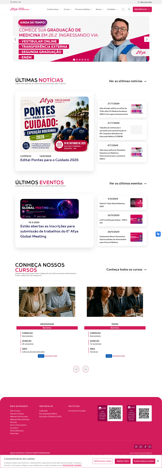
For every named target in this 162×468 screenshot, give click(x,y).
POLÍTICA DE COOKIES (72, 465)
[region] (81, 461)
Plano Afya (14, 433)
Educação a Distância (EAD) (50, 416)
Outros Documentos (18, 425)
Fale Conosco (15, 411)
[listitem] (47, 323)
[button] (54, 9)
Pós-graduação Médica (48, 414)
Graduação (43, 411)
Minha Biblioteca (17, 431)
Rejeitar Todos (123, 461)
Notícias (13, 422)
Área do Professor (17, 414)
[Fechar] (158, 461)
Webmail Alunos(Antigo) (19, 419)
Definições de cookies (103, 461)
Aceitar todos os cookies (144, 461)
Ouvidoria (14, 428)
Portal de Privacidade (77, 411)
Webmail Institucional (19, 416)
